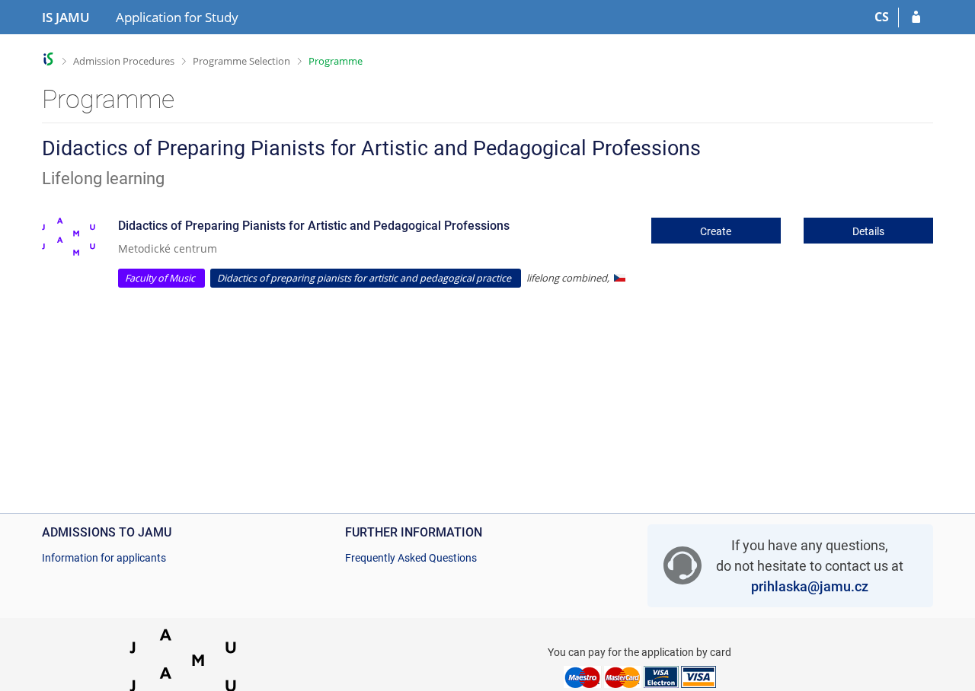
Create (715, 231)
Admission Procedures (123, 61)
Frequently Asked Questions (411, 558)
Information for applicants (104, 558)
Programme (335, 61)
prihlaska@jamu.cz (809, 586)
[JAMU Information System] (48, 59)
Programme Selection (241, 61)
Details (868, 231)
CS (881, 16)
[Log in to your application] (916, 17)
